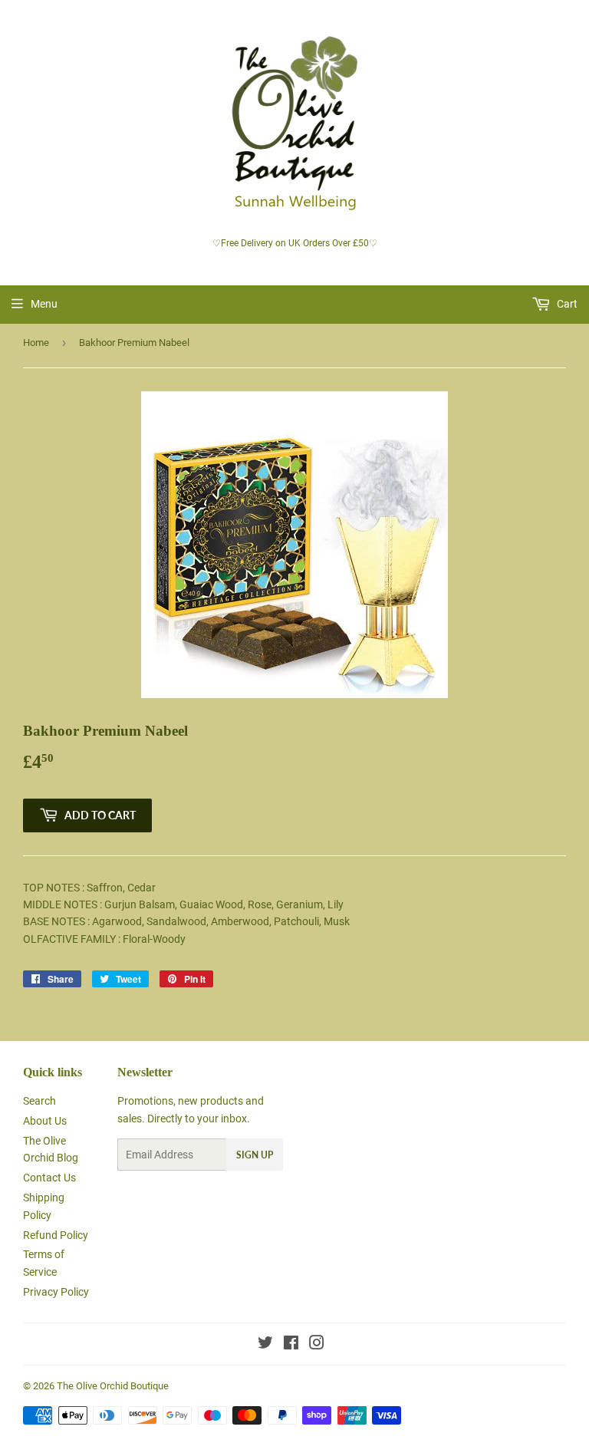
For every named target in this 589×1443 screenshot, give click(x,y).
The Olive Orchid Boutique (113, 1386)
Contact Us (49, 1177)
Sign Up (254, 1155)
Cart (565, 304)
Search (39, 1101)
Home (36, 342)
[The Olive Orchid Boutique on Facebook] (291, 1345)
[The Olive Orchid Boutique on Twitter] (265, 1345)
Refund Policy (55, 1235)
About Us (45, 1121)
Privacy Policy (56, 1292)
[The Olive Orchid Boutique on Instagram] (316, 1345)
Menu (44, 304)
